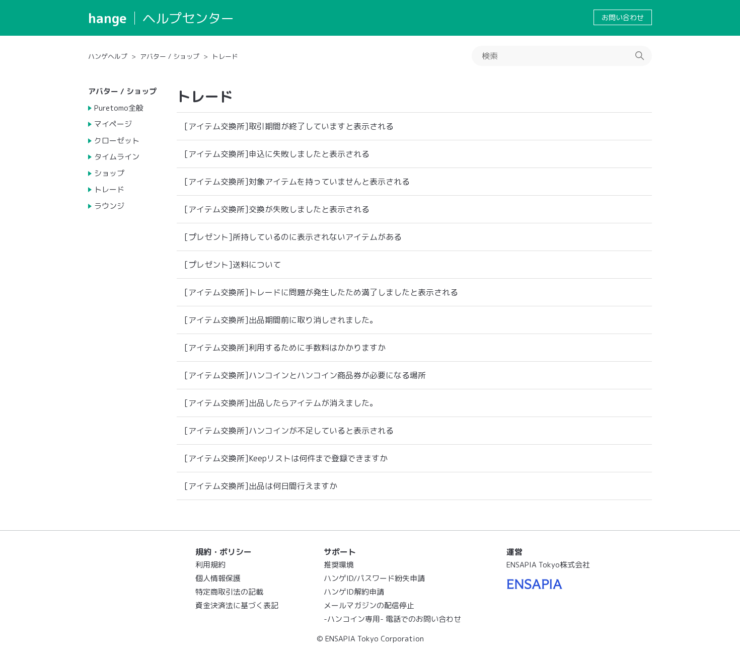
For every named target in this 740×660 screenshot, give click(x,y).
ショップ (109, 173)
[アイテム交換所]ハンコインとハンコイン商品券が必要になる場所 (305, 375)
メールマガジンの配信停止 (369, 605)
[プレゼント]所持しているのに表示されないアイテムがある (293, 236)
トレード (225, 56)
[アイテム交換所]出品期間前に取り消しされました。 (281, 319)
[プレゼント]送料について (232, 264)
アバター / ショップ (169, 56)
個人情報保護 (218, 578)
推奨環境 (339, 564)
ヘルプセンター (188, 18)
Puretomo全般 (118, 108)
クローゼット (116, 140)
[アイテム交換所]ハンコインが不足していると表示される (289, 430)
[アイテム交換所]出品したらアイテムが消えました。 (281, 402)
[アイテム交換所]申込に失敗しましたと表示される (276, 153)
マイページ (113, 124)
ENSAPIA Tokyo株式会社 (548, 564)
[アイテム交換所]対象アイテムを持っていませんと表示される (297, 181)
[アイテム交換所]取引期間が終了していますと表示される (289, 126)
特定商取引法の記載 (229, 592)
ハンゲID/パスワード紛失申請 (374, 578)
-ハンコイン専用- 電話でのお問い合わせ (392, 619)
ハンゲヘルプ (107, 56)
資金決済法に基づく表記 (236, 605)
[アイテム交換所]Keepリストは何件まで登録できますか (286, 458)
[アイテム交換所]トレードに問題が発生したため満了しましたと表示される (321, 292)
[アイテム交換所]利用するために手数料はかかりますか (285, 347)
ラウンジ (109, 206)
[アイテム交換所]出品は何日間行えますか (260, 485)
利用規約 (210, 564)
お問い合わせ (623, 17)
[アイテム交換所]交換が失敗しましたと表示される (276, 209)
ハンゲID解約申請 (354, 592)
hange (107, 18)
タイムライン (116, 156)
